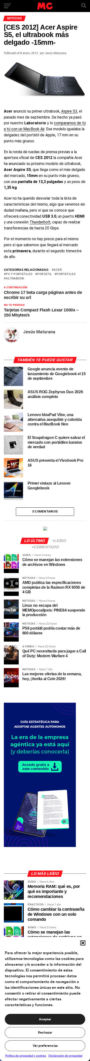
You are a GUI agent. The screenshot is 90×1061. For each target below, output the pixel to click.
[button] (82, 943)
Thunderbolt (40, 222)
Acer (58, 270)
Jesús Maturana (55, 53)
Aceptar (45, 1019)
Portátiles (66, 274)
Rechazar (45, 1032)
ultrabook (15, 278)
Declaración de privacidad (65, 1055)
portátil (44, 274)
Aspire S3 (69, 111)
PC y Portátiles (19, 274)
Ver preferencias (45, 1046)
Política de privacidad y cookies (25, 1055)
